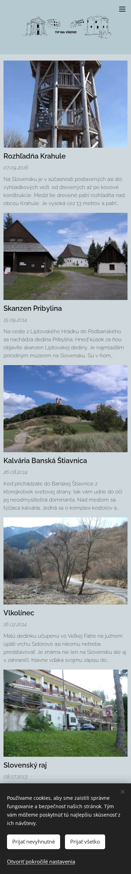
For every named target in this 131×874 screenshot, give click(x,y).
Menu (122, 9)
